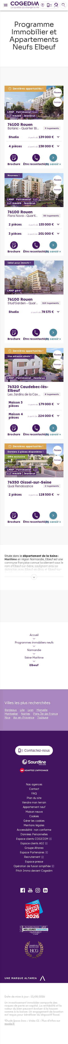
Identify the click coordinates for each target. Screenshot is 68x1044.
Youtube (30, 890)
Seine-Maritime (34, 657)
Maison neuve (34, 811)
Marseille (41, 710)
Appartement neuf (34, 807)
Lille (22, 710)
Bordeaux (11, 710)
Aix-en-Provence (23, 717)
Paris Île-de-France (45, 713)
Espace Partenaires (32, 852)
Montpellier (11, 713)
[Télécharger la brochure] (14, 157)
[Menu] (5, 5)
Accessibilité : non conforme (34, 830)
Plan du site (34, 798)
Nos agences (34, 784)
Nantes (25, 713)
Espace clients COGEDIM (32, 839)
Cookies (34, 816)
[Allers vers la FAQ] (42, 5)
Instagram (38, 890)
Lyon (30, 710)
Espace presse (34, 861)
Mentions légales (34, 825)
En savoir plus (34, 103)
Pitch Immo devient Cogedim (34, 870)
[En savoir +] (53, 157)
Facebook (22, 890)
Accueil (34, 635)
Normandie (34, 650)
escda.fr (10, 1023)
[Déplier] (34, 577)
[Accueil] (25, 5)
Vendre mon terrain (34, 802)
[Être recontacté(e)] (36, 157)
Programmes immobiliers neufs (34, 642)
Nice (7, 717)
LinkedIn (45, 890)
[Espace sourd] (34, 762)
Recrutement (32, 857)
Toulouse (42, 717)
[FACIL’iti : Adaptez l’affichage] (34, 770)
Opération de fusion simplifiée (32, 866)
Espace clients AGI (32, 843)
